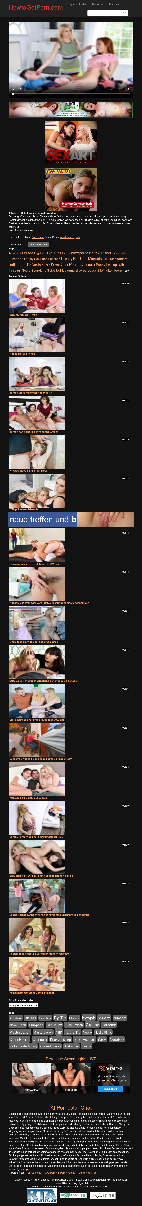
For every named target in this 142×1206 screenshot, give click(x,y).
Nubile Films (50, 264)
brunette (91, 252)
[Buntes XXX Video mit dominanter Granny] (71, 413)
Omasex (87, 264)
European (16, 258)
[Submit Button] (124, 13)
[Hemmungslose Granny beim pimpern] (71, 974)
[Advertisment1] (71, 142)
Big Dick (40, 252)
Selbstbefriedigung (61, 270)
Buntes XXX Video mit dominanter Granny (34, 431)
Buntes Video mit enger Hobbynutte (30, 392)
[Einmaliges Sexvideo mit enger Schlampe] (71, 623)
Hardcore (80, 258)
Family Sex (31, 258)
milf (12, 264)
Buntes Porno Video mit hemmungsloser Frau (36, 836)
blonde (65, 252)
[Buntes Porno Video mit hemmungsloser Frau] (71, 818)
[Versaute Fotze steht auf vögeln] (71, 779)
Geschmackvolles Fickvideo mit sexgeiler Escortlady (40, 758)
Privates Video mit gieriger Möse (28, 470)
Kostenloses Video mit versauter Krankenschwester (39, 953)
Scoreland (38, 270)
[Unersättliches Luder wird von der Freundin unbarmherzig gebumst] (71, 896)
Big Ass (27, 252)
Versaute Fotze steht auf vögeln (28, 797)
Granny (65, 258)
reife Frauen (84, 1039)
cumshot (104, 252)
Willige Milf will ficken (22, 353)
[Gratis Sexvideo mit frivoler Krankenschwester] (71, 701)
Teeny (118, 270)
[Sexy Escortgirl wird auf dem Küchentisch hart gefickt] (71, 857)
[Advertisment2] (71, 189)
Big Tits (53, 252)
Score (26, 270)
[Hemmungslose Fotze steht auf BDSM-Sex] (71, 545)
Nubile (36, 264)
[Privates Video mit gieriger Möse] (71, 452)
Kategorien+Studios (76, 4)
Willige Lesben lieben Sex (24, 509)
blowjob (77, 252)
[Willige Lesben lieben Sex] (71, 491)
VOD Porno (51, 1172)
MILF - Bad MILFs (38, 244)
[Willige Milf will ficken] (71, 335)
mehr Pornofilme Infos (21, 230)
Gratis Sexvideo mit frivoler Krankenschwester (36, 719)
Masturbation (98, 258)
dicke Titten (120, 252)
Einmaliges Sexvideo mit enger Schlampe (33, 642)
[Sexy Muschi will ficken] (71, 296)
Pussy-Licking (106, 264)
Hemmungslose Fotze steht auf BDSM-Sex (34, 564)
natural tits (23, 264)
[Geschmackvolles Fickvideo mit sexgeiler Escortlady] (71, 740)
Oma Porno (69, 264)
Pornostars (98, 4)
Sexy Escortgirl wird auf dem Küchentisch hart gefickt (41, 875)
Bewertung (115, 4)
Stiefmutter (105, 270)
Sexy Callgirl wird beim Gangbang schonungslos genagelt (43, 681)
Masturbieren (120, 258)
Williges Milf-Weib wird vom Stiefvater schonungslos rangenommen (49, 603)
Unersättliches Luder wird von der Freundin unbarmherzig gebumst (49, 914)
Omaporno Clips (87, 1172)
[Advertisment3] (71, 519)
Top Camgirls (33, 1172)
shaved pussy (86, 270)
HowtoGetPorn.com (36, 6)
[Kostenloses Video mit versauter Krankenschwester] (71, 935)
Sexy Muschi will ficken (23, 314)
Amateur (15, 252)
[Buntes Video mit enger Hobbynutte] (71, 374)
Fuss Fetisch (49, 258)
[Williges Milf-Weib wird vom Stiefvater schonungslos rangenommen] (71, 584)
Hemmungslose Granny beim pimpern (31, 992)
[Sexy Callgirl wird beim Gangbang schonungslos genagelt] (71, 662)
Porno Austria (67, 1172)
